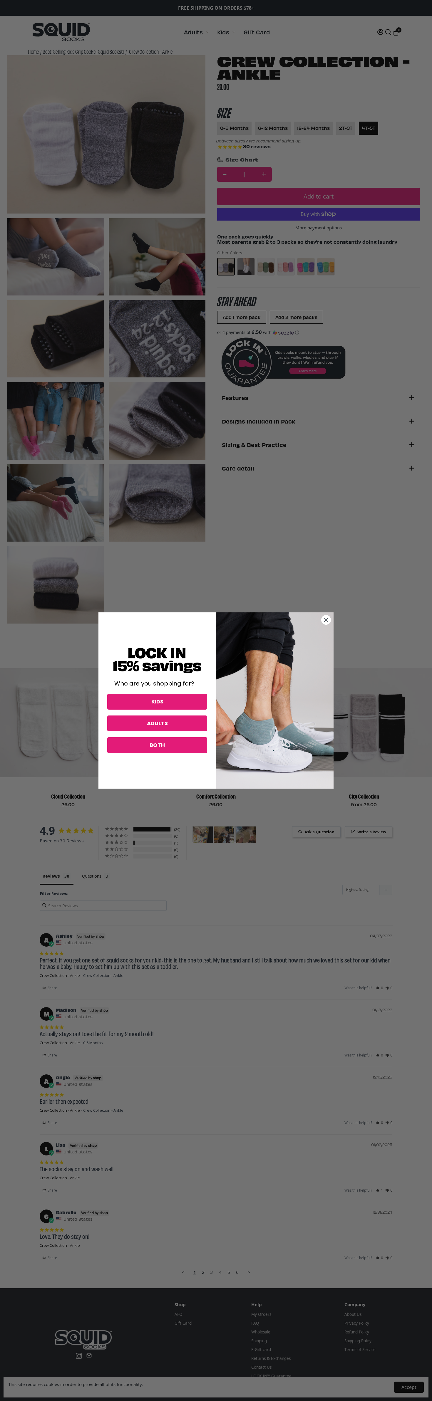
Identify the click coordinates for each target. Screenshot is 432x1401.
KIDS (157, 701)
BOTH (157, 745)
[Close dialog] (326, 620)
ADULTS (157, 723)
